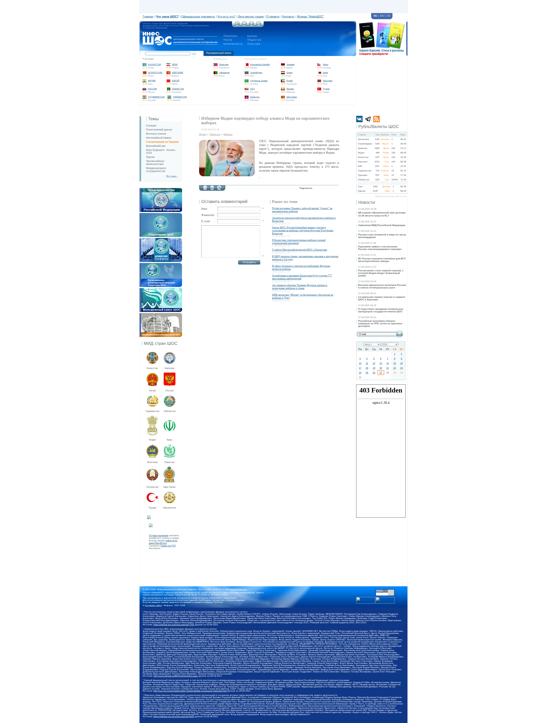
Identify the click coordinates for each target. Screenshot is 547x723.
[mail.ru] (385, 590)
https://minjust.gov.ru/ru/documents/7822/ (173, 716)
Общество (214, 134)
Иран (175, 64)
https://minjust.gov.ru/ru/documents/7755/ (173, 624)
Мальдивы (327, 80)
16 (401, 363)
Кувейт (290, 80)
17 (360, 368)
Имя (204, 208)
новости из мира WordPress (163, 541)
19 (374, 368)
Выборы (228, 134)
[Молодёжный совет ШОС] (161, 289)
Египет (290, 72)
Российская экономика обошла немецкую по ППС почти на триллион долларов (380, 323)
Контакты (288, 16)
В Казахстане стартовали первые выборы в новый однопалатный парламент (298, 242)
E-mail (205, 221)
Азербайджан (256, 72)
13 (380, 363)
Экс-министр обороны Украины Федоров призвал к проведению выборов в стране (299, 287)
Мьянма (290, 89)
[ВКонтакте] (327, 188)
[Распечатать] (219, 186)
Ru (375, 16)
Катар (325, 72)
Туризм (150, 157)
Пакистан (178, 89)
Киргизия (177, 72)
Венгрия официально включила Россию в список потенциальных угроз (382, 286)
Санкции (151, 125)
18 (367, 368)
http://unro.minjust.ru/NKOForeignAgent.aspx (175, 676)
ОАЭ (252, 89)
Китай (175, 80)
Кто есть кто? (226, 16)
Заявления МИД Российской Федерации (381, 225)
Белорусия (152, 487)
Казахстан (154, 64)
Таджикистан (156, 97)
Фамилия (207, 215)
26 (374, 372)
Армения (290, 64)
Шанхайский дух (156, 145)
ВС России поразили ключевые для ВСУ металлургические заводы (382, 259)
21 (387, 368)
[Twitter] (318, 188)
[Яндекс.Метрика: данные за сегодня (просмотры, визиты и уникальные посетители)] (385, 600)
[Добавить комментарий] (205, 186)
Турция (326, 89)
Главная (148, 16)
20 (380, 368)
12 (374, 363)
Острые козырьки (158, 535)
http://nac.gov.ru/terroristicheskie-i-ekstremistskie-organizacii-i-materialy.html (190, 691)
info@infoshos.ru (238, 589)
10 (360, 363)
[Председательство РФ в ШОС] (161, 189)
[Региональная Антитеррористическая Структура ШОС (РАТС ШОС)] (161, 264)
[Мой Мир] (336, 188)
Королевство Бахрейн (260, 64)
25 (367, 372)
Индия (152, 80)
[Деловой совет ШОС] (161, 239)
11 (367, 363)
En (382, 16)
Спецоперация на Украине (162, 141)
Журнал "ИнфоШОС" (310, 16)
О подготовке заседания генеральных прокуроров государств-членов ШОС (380, 310)
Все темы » (172, 176)
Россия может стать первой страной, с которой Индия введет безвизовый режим (380, 273)
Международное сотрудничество (156, 170)
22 (394, 368)
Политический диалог (159, 129)
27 (380, 372)
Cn (388, 16)
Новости (366, 202)
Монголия (223, 64)
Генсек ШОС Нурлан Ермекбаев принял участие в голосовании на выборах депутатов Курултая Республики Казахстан (302, 230)
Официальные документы (198, 16)
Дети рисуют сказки (251, 16)
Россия (152, 89)
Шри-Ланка (292, 97)
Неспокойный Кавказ (158, 137)
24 (360, 372)
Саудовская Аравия (259, 80)
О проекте (272, 16)
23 (401, 368)
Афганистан (224, 72)
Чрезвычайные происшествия (155, 163)
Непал (325, 64)
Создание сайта (153, 605)
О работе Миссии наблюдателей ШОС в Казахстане (299, 249)
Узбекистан (180, 97)
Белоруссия (155, 72)
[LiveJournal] (323, 188)
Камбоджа (254, 97)
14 (387, 363)
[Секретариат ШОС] (161, 214)
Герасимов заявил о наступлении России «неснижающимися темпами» (380, 247)
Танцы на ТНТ (168, 545)
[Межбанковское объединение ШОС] (161, 314)
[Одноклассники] (331, 188)
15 (394, 363)
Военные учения (156, 133)
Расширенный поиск (218, 52)
